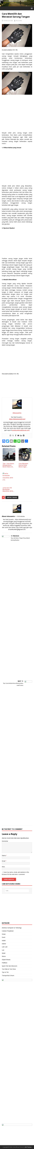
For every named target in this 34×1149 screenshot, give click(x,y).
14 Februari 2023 (8, 20)
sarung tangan (12, 497)
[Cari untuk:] (17, 890)
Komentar (5, 841)
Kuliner (4, 944)
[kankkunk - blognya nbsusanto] (17, 5)
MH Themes (28, 1147)
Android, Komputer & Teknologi (11, 928)
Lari (3, 950)
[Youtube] (18, 436)
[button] (31, 8)
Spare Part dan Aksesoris (9, 966)
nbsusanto (19, 20)
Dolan (4, 934)
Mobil (3, 953)
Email (4, 861)
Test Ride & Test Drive (9, 969)
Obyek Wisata (6, 959)
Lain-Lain (4, 947)
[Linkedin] (21, 436)
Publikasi (4, 963)
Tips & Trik (5, 972)
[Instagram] (10, 436)
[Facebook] (16, 436)
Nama (4, 855)
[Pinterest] (23, 436)
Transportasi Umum (8, 975)
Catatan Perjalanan (8, 931)
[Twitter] (13, 436)
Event (3, 937)
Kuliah (4, 940)
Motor (4, 956)
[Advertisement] (17, 114)
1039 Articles (21, 516)
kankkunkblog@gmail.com (20, 430)
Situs (3, 867)
